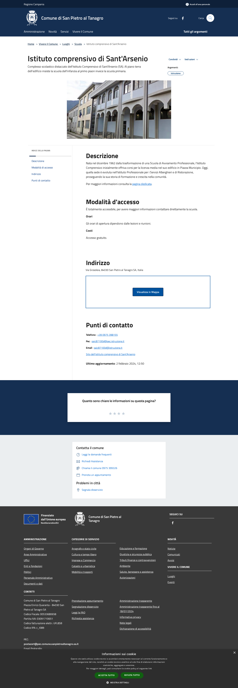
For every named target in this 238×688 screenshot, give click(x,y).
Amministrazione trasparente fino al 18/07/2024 (139, 609)
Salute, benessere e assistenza (136, 572)
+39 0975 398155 (107, 335)
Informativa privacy (130, 617)
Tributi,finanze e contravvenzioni (138, 560)
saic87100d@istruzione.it (108, 348)
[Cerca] (210, 18)
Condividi (173, 59)
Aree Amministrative (35, 554)
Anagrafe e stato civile (84, 549)
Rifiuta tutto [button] (132, 675)
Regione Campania (34, 4)
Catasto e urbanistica (83, 566)
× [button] (234, 653)
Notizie (171, 549)
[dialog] (119, 668)
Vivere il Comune (48, 44)
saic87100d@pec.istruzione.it (108, 341)
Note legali (125, 623)
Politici (27, 572)
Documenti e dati (33, 584)
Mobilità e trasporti (82, 572)
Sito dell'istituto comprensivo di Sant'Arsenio (110, 354)
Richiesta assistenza (83, 618)
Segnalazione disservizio (85, 607)
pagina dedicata (142, 184)
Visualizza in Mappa (148, 292)
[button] (119, 682)
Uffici (26, 560)
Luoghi (66, 44)
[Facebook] (181, 18)
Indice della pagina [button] (41, 150)
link (150, 668)
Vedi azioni (190, 59)
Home (31, 44)
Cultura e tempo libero (84, 554)
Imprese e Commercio (83, 560)
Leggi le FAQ (78, 612)
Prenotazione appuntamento (87, 601)
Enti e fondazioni (33, 566)
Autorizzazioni (127, 578)
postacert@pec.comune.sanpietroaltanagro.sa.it (51, 644)
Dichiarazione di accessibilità (135, 629)
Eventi (171, 582)
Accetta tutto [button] (106, 675)
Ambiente (125, 566)
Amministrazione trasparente (136, 601)
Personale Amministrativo (38, 578)
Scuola (78, 44)
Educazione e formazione (133, 548)
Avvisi (171, 560)
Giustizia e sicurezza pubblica (136, 554)
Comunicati (174, 554)
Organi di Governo (34, 549)
